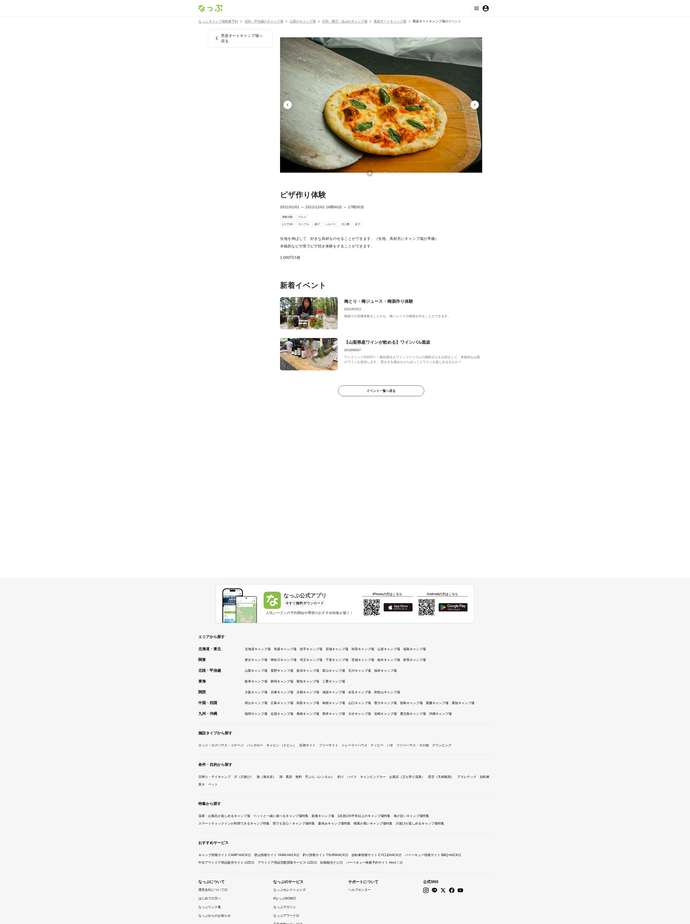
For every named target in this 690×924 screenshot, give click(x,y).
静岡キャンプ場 (282, 681)
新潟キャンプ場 (307, 671)
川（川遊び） (243, 777)
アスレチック (467, 777)
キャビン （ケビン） (281, 745)
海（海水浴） (266, 777)
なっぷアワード (284, 916)
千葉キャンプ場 (337, 660)
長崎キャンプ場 (307, 714)
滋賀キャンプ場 (333, 692)
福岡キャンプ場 (256, 714)
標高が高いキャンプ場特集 (373, 823)
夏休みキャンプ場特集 (334, 823)
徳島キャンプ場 (411, 703)
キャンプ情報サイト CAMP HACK (223, 855)
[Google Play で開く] (453, 607)
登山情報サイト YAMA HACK (275, 855)
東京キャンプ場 (256, 660)
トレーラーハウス (354, 745)
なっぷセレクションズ (289, 890)
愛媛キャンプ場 (437, 703)
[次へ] (474, 105)
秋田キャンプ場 (362, 649)
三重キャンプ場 (333, 681)
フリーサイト (328, 745)
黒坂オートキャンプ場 (390, 21)
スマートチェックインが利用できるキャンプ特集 (234, 823)
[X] (443, 890)
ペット (213, 784)
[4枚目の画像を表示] (392, 173)
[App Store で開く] (398, 607)
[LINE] (434, 890)
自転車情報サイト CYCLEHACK (374, 855)
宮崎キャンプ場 (385, 714)
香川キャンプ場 (385, 703)
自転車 (484, 777)
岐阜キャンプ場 (256, 681)
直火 (201, 784)
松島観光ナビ (330, 862)
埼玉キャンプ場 (311, 660)
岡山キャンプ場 (256, 703)
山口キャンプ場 (359, 703)
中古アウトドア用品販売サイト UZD (224, 862)
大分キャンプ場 (359, 714)
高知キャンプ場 (463, 703)
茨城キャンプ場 (362, 660)
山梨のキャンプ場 (303, 21)
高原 (289, 777)
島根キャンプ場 (333, 703)
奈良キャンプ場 (359, 692)
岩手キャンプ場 (311, 649)
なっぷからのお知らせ (214, 916)
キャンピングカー (373, 777)
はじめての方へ (209, 898)
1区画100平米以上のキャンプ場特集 (363, 816)
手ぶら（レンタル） (319, 777)
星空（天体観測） (441, 777)
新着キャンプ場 (323, 816)
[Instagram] (426, 890)
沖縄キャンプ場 (440, 714)
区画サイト (307, 745)
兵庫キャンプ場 (282, 692)
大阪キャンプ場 (256, 692)
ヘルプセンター (359, 890)
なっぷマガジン (284, 907)
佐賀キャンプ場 (282, 714)
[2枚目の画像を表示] (377, 173)
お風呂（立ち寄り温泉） (407, 777)
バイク (352, 777)
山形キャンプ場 (388, 649)
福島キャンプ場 (414, 649)
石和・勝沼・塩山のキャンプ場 (344, 21)
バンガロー (255, 745)
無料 (298, 777)
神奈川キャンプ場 (283, 660)
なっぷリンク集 (209, 907)
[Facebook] (451, 890)
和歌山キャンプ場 (387, 692)
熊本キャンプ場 (333, 714)
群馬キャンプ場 (414, 660)
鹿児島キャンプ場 (413, 714)
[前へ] (287, 105)
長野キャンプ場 (282, 671)
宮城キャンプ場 (337, 649)
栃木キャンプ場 (388, 660)
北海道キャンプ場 (258, 649)
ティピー (377, 745)
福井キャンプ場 (385, 671)
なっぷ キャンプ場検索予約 (218, 21)
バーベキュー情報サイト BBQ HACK (431, 855)
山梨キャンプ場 (256, 671)
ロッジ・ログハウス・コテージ (221, 745)
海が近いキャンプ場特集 (411, 816)
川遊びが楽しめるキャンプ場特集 (420, 823)
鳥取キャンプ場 (307, 703)
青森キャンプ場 (285, 649)
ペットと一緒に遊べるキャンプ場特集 (280, 816)
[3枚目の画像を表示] (385, 173)
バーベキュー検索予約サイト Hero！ (372, 862)
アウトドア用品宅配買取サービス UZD (286, 862)
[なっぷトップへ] (210, 8)
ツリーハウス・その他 (412, 745)
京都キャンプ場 (307, 692)
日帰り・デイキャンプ (214, 777)
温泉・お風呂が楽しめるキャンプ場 (224, 816)
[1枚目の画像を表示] (370, 173)
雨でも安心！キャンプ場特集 (294, 823)
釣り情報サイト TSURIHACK (324, 855)
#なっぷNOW (283, 898)
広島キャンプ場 (282, 703)
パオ (390, 745)
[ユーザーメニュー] (481, 8)
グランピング (441, 745)
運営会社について (211, 890)
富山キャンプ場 (333, 671)
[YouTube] (460, 890)
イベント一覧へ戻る (381, 391)
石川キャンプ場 (359, 671)
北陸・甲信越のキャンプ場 (263, 21)
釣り (340, 777)
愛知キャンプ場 (307, 681)
